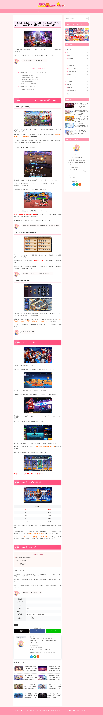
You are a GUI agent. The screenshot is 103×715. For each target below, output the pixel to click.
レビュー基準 (25, 710)
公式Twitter (33, 710)
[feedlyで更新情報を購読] (34, 656)
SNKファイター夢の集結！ (28, 75)
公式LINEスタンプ (43, 710)
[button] (87, 18)
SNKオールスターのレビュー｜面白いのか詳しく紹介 (34, 72)
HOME (18, 710)
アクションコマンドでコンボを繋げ (30, 77)
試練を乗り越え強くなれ (27, 81)
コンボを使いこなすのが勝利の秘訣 (30, 79)
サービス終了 (22, 624)
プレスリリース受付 (63, 710)
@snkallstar (30, 611)
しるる (32, 637)
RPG (16, 624)
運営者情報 (72, 710)
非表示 (44, 68)
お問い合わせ (53, 710)
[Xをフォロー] (31, 656)
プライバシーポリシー (83, 710)
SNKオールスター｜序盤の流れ (28, 83)
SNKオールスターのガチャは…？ (28, 86)
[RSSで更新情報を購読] (38, 656)
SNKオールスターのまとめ (27, 89)
